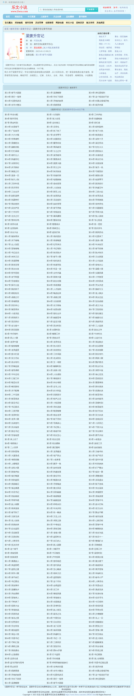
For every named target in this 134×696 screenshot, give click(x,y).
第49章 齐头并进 (96, 285)
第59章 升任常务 (12, 626)
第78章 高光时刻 (54, 326)
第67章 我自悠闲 (12, 204)
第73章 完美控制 (12, 537)
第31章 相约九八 (12, 155)
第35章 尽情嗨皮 (54, 484)
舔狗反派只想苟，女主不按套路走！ (107, 62)
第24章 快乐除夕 (54, 253)
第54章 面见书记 (12, 403)
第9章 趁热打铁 (53, 232)
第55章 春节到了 (12, 512)
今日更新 (31, 17)
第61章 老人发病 (12, 520)
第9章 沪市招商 (53, 557)
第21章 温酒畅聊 (54, 93)
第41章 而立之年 (54, 167)
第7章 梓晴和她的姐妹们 (57, 663)
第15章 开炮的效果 (55, 101)
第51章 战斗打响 (96, 504)
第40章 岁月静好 (12, 167)
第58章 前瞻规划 (96, 622)
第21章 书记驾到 (54, 248)
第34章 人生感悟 (54, 374)
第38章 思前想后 (96, 378)
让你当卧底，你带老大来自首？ (107, 77)
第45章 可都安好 (96, 171)
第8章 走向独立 (53, 123)
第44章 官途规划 (12, 281)
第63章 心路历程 (96, 520)
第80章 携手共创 (96, 435)
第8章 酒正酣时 (53, 447)
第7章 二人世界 (11, 447)
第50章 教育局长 (96, 395)
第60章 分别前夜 (54, 301)
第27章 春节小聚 (54, 257)
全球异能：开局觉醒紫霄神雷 (123, 55)
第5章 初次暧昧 (53, 443)
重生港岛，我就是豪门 (123, 70)
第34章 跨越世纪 (12, 159)
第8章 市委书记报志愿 (98, 663)
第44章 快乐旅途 (54, 171)
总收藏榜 (70, 17)
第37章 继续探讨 (54, 378)
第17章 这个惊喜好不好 (99, 97)
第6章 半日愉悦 (53, 553)
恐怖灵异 (80, 23)
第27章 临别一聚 (96, 472)
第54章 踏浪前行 (96, 184)
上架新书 (44, 17)
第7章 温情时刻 (95, 553)
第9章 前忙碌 (94, 123)
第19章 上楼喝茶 (12, 464)
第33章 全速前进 (96, 155)
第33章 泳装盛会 (96, 480)
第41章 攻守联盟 (12, 277)
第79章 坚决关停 (12, 545)
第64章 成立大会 (96, 305)
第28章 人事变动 (96, 581)
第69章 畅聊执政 (96, 529)
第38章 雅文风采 (54, 488)
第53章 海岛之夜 (12, 618)
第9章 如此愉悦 (95, 447)
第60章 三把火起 (96, 192)
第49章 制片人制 (12, 179)
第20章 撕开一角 (54, 464)
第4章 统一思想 (95, 224)
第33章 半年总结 (12, 374)
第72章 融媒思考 (54, 318)
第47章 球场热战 (12, 610)
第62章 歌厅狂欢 (96, 411)
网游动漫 (60, 23)
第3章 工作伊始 (95, 115)
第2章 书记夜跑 (95, 654)
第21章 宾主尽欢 (12, 358)
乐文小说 (19, 7)
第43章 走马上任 (54, 387)
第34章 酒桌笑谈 (96, 589)
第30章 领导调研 (12, 370)
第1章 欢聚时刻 (53, 330)
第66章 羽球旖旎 (96, 200)
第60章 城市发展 (96, 516)
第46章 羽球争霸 (12, 500)
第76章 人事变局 (12, 541)
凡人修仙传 (119, 44)
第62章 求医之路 (54, 520)
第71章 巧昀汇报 (12, 642)
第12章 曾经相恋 (54, 561)
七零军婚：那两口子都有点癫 (107, 51)
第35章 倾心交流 (96, 374)
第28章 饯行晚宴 (12, 476)
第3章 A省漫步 (95, 439)
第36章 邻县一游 (54, 269)
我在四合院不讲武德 (123, 66)
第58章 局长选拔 (54, 407)
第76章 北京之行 (12, 216)
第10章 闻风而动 (96, 232)
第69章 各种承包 (96, 204)
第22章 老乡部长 (54, 358)
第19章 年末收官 (96, 244)
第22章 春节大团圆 (44, 55)
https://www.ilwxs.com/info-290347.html (80, 695)
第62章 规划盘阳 (12, 630)
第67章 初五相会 (96, 634)
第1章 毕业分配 (11, 115)
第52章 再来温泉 (12, 508)
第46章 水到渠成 (96, 281)
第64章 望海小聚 (96, 630)
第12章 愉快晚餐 (12, 346)
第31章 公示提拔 (96, 261)
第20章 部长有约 (96, 354)
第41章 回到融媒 (54, 492)
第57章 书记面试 (12, 407)
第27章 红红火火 (96, 147)
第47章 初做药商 (54, 175)
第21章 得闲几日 (54, 573)
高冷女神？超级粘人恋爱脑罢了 (107, 81)
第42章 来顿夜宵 (96, 492)
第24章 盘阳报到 (54, 577)
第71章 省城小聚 (54, 533)
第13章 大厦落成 (12, 456)
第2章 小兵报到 (53, 115)
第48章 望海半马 (96, 500)
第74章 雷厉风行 (12, 322)
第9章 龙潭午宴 (11, 342)
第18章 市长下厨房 (55, 97)
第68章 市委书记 (12, 638)
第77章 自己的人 (54, 541)
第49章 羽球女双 (96, 610)
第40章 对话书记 (12, 492)
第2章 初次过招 (53, 439)
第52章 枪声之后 (54, 399)
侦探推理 (49, 23)
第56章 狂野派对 (12, 622)
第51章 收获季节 (96, 179)
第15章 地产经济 (96, 456)
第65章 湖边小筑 (12, 634)
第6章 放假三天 (95, 443)
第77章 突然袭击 (12, 650)
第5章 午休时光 (95, 334)
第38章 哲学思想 (12, 273)
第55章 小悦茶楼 (54, 403)
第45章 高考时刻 (54, 606)
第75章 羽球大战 (96, 212)
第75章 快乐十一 (96, 537)
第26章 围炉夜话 (96, 362)
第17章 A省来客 (54, 460)
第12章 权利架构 (96, 127)
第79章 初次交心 (54, 435)
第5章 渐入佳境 (53, 119)
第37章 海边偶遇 (12, 488)
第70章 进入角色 (96, 638)
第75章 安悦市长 (54, 646)
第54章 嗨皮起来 (54, 293)
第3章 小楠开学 (53, 549)
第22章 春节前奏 (96, 248)
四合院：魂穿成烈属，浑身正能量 (107, 48)
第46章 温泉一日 (12, 175)
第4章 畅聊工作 (53, 334)
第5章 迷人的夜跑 (96, 659)
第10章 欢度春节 (12, 127)
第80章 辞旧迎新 (12, 330)
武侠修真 (19, 23)
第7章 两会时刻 (11, 123)
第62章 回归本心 (12, 305)
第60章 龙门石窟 (54, 626)
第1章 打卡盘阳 (53, 654)
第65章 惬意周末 (12, 309)
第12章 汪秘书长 (96, 451)
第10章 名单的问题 (55, 667)
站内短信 (124, 8)
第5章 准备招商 (11, 553)
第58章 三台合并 (12, 192)
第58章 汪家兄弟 (12, 516)
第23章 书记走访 (12, 253)
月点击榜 (57, 17)
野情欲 (117, 48)
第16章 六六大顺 (12, 135)
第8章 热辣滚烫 (11, 557)
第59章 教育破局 (96, 407)
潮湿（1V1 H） (105, 44)
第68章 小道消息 (12, 313)
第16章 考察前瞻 (12, 460)
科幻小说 (70, 23)
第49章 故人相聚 (12, 504)
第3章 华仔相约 (11, 334)
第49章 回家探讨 (54, 395)
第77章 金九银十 (12, 326)
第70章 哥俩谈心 (54, 423)
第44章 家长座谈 (96, 387)
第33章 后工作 (53, 589)
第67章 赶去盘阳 (12, 529)
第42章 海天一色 (96, 167)
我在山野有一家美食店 (123, 81)
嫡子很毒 (102, 59)
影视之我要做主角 (106, 55)
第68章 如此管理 (54, 204)
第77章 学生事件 (96, 431)
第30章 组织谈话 (54, 261)
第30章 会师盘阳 (54, 585)
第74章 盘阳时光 (54, 537)
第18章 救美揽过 (96, 135)
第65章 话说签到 (54, 200)
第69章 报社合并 (54, 313)
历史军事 (39, 23)
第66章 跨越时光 (54, 634)
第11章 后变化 (53, 127)
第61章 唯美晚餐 (54, 411)
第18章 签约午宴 (96, 460)
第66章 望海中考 (96, 525)
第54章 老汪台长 (96, 508)
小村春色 (102, 73)
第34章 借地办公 (96, 265)
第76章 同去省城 (96, 646)
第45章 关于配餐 (12, 391)
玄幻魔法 (9, 23)
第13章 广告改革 (12, 131)
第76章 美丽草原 (96, 322)
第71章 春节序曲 (54, 208)
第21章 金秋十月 (96, 139)
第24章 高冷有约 (12, 362)
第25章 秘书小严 (96, 577)
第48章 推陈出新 (96, 175)
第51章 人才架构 (54, 289)
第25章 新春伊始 (12, 472)
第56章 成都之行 (12, 297)
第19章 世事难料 (12, 139)
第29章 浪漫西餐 (12, 261)
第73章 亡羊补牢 (12, 212)
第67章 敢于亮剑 (54, 419)
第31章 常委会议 (96, 585)
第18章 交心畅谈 (54, 569)
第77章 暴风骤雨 (54, 216)
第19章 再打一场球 (13, 97)
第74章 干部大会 (96, 427)
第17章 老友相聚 (96, 350)
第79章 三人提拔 (96, 326)
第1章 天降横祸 (95, 545)
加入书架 (47, 48)
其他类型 (100, 23)
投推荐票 (56, 48)
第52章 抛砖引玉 (96, 289)
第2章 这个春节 (11, 549)
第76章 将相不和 (54, 431)
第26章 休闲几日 (12, 257)
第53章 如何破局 (96, 399)
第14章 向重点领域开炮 (99, 101)
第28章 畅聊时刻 (54, 366)
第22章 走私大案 (12, 468)
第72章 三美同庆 (54, 642)
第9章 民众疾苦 (11, 667)
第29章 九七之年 (54, 151)
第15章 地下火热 (96, 131)
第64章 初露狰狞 (12, 200)
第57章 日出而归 (54, 622)
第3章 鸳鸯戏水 (53, 224)
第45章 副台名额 (54, 281)
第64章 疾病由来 (12, 525)
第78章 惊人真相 (96, 216)
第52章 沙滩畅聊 (96, 614)
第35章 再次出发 (12, 269)
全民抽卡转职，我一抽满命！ (107, 70)
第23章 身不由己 (12, 577)
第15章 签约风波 (54, 565)
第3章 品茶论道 (11, 659)
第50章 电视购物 (54, 179)
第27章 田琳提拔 (12, 366)
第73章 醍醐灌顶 (96, 642)
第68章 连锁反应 (96, 419)
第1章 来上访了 (11, 439)
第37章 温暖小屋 (96, 269)
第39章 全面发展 (96, 163)
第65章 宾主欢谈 (96, 415)
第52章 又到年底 (12, 184)
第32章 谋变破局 (54, 155)
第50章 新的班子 (12, 289)
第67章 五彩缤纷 (96, 309)
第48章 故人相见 (54, 610)
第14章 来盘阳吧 (12, 565)
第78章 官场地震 (12, 435)
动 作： (30, 48)
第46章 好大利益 (54, 391)
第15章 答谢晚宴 (54, 240)
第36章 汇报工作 (12, 378)
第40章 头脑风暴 (96, 273)
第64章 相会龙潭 (54, 415)
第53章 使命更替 (54, 184)
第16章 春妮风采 (96, 565)
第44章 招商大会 (12, 606)
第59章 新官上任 (54, 192)
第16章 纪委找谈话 (13, 101)
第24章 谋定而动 (96, 143)
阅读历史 (19, 17)
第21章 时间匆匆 (96, 464)
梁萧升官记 (25, 29)
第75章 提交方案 (54, 322)
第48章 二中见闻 (12, 395)
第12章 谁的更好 (54, 236)
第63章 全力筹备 (54, 305)
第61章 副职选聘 (12, 196)
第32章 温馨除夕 (12, 589)
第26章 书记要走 (12, 581)
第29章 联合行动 (96, 366)
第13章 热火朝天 (54, 346)
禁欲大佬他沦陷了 (122, 59)
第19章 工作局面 (54, 354)
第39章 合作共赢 (54, 273)
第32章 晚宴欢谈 (54, 480)
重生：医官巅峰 (121, 37)
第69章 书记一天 (54, 638)
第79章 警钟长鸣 (12, 220)
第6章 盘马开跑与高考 (14, 663)
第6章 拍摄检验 (95, 119)
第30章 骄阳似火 (96, 151)
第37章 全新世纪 (12, 163)
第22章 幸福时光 (96, 573)
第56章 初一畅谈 (54, 512)
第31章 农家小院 (54, 370)
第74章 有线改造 (54, 212)
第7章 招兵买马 (95, 228)
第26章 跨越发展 (54, 472)
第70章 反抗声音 (12, 208)
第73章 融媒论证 (96, 318)
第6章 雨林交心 (53, 228)
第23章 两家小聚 (96, 358)
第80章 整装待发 (54, 220)
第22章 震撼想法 (12, 143)
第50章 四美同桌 (12, 614)
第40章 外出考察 (54, 382)
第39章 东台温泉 (96, 488)
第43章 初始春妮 (12, 496)
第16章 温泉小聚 (96, 240)
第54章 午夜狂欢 (54, 618)
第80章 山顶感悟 (12, 654)
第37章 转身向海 (96, 594)
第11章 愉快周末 (12, 236)
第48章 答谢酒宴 (54, 285)
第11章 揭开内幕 (96, 105)
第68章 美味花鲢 (54, 529)
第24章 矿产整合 (96, 468)
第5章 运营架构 (11, 228)
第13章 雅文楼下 (96, 561)
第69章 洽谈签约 (12, 423)
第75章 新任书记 (12, 431)
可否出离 (38, 41)
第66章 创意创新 (54, 309)
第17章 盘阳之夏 (12, 569)
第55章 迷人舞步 (96, 293)
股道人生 (118, 51)
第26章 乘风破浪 (54, 147)
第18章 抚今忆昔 (12, 354)
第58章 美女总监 (96, 297)
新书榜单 (83, 17)
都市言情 (29, 23)
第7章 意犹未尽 (53, 338)
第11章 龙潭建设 (54, 451)
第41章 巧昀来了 (12, 602)
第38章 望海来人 (12, 598)
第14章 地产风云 (54, 456)
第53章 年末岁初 (54, 508)
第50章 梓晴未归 (54, 504)
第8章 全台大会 (11, 232)
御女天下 (102, 37)
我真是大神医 (104, 40)
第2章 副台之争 (95, 330)
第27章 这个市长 (54, 581)
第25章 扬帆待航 (12, 147)
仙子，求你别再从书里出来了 (123, 73)
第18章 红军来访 (54, 244)
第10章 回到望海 (12, 451)
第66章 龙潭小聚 (12, 419)
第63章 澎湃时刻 (12, 415)
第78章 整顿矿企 (96, 541)
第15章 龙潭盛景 (12, 350)
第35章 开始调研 (12, 594)
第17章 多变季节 (54, 135)
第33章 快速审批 (54, 265)
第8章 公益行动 (95, 338)
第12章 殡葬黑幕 (54, 105)
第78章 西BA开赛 (54, 650)
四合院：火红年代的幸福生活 (107, 66)
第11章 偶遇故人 (12, 561)
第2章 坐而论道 (11, 224)
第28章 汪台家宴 (96, 257)
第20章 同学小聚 (12, 573)
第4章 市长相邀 (53, 659)
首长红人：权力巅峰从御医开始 (123, 40)
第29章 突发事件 (12, 585)
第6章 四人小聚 (11, 338)
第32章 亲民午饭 (96, 370)
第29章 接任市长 (54, 476)
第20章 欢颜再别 (54, 139)
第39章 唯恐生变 (12, 382)
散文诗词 (90, 23)
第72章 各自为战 (96, 533)
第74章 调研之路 (12, 646)
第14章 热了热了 (54, 131)
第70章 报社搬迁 (96, 313)
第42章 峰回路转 (12, 387)
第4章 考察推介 (11, 443)
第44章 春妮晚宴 (54, 496)
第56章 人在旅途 (54, 188)
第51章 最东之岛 (54, 614)
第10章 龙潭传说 (54, 342)
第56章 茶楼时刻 (96, 403)
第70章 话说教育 (12, 533)
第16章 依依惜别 (54, 350)
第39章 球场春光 (54, 598)
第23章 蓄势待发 (54, 143)
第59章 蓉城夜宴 (12, 301)
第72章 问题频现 (96, 208)
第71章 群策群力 (12, 318)
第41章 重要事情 (96, 382)
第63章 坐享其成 (96, 196)
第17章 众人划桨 (12, 244)
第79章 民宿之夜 (96, 650)
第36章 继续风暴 (54, 594)
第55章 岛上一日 (96, 618)
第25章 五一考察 (54, 362)
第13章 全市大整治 (13, 105)
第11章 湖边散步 (96, 342)
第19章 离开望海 (96, 569)
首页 (8, 17)
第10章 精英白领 (96, 557)
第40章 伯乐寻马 (96, 598)
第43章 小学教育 (96, 277)
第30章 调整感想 (96, 476)
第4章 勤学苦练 (11, 119)
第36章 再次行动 (96, 159)
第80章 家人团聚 (54, 545)
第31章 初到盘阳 (12, 480)
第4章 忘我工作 (95, 549)
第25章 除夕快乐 (96, 253)
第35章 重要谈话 (54, 159)
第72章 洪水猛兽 (12, 427)
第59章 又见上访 (54, 516)
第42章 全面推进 (54, 602)
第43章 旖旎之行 (12, 171)
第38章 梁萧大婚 (54, 163)
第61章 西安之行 (96, 626)
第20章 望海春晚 (12, 248)
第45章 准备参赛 (96, 496)
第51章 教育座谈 (12, 399)
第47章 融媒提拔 (54, 500)
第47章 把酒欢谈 (96, 391)
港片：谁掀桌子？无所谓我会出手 (123, 62)
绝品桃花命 (119, 77)
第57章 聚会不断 (96, 512)
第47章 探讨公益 (12, 285)
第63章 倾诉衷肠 (54, 630)
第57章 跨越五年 (96, 188)
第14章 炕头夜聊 (96, 346)
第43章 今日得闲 (96, 602)
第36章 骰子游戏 (96, 484)
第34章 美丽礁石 (12, 484)
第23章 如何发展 (54, 468)
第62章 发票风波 (54, 196)
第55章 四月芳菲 (12, 188)
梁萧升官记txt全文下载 (75, 110)
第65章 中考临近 (54, 525)
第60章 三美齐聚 (12, 411)
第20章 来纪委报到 (97, 93)
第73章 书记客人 (54, 427)
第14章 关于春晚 (12, 240)
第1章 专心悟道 (95, 220)
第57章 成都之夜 (54, 297)
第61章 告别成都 (96, 301)
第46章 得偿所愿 (96, 606)
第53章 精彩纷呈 (12, 293)
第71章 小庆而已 (96, 423)
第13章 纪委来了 (96, 236)
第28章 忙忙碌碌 (12, 151)
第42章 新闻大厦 (54, 277)
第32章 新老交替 (12, 265)
